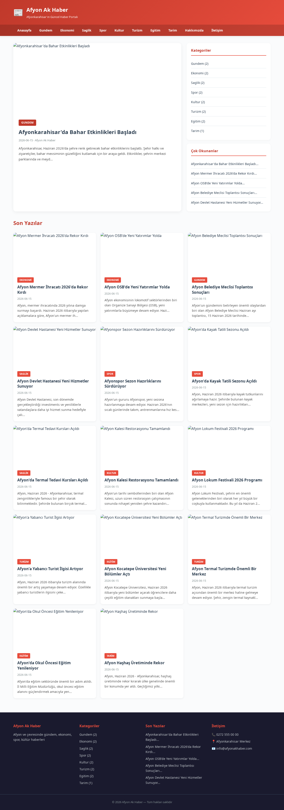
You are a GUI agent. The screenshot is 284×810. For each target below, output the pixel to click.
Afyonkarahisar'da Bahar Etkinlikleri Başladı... (224, 164)
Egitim (155, 30)
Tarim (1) (197, 131)
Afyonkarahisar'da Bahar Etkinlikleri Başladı (77, 132)
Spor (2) (196, 92)
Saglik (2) (197, 83)
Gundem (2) (199, 63)
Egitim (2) (198, 121)
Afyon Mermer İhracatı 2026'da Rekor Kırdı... (224, 173)
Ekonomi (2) (199, 73)
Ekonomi (67, 30)
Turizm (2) (198, 111)
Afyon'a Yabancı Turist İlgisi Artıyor (50, 568)
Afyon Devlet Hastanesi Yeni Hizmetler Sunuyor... (227, 202)
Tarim (172, 30)
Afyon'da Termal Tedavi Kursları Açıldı (52, 480)
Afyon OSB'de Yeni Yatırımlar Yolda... (218, 183)
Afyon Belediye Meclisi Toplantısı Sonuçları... (224, 193)
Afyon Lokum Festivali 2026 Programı (227, 480)
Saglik (86, 30)
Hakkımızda (194, 30)
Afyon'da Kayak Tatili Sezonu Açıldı (224, 381)
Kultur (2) (198, 102)
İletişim (217, 30)
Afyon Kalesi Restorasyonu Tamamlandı (141, 480)
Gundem (45, 30)
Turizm (137, 30)
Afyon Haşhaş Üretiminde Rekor (135, 662)
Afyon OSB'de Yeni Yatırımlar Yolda (137, 287)
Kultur (119, 30)
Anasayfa (24, 30)
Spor (102, 30)
